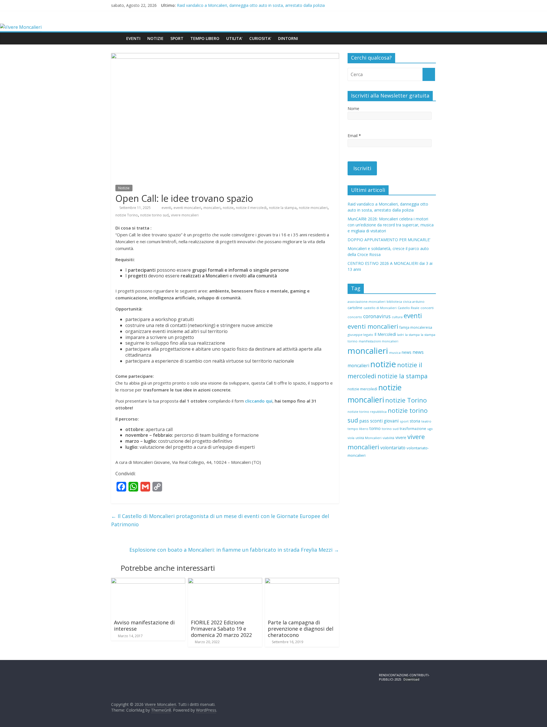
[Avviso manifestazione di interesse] (148, 581)
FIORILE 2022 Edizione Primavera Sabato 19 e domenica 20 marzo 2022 (221, 628)
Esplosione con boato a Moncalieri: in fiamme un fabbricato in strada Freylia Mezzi (234, 549)
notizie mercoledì (362, 388)
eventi (166, 207)
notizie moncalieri (313, 207)
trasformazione (413, 428)
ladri (400, 334)
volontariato (392, 447)
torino (375, 428)
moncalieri (212, 207)
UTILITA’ (234, 38)
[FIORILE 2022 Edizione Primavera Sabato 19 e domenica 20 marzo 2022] (225, 581)
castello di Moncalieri (380, 308)
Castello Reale (408, 308)
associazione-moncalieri (366, 301)
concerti (427, 308)
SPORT (176, 38)
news (406, 352)
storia (415, 421)
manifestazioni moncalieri (378, 341)
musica (395, 352)
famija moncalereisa (415, 327)
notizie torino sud (154, 215)
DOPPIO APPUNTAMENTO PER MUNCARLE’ (389, 239)
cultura (397, 317)
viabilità (388, 438)
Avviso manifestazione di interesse (144, 625)
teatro (426, 421)
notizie (228, 207)
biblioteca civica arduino (405, 301)
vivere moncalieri (185, 215)
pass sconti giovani (379, 421)
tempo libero (358, 429)
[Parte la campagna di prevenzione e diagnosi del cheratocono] (302, 581)
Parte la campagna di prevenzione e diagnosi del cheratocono (300, 628)
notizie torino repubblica (367, 411)
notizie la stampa (283, 207)
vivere (400, 437)
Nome (353, 108)
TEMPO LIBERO (204, 38)
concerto (355, 317)
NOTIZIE (155, 38)
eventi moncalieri (187, 207)
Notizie (124, 188)
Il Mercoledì (385, 334)
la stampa (412, 334)
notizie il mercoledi (251, 207)
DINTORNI (288, 38)
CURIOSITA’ (260, 38)
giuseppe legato (360, 334)
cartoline (355, 307)
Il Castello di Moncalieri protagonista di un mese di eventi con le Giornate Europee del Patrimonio (220, 520)
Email (354, 135)
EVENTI (133, 38)
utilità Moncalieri (368, 438)
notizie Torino (126, 215)
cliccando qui (258, 401)
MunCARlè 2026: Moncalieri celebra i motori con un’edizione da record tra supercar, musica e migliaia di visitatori (391, 224)
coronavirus (377, 316)
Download (411, 679)
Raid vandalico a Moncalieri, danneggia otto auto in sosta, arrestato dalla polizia (251, 5)
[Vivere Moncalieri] (21, 27)
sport (404, 421)
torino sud (390, 429)
